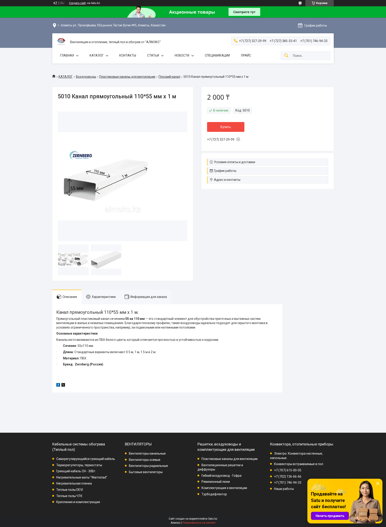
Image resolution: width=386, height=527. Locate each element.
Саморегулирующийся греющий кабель (85, 459)
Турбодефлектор (214, 494)
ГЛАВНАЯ (67, 55)
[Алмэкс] (61, 42)
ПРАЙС (246, 55)
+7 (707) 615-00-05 (287, 470)
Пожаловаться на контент (199, 522)
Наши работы (284, 489)
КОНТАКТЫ (127, 55)
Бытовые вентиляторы (146, 472)
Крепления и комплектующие (78, 502)
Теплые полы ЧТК (69, 496)
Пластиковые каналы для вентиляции (127, 76)
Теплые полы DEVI (69, 489)
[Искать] (286, 55)
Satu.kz (212, 518)
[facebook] (58, 385)
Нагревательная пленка (74, 483)
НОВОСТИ (182, 55)
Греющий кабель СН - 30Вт (75, 471)
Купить (225, 127)
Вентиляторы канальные (147, 453)
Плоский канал (169, 76)
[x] (63, 385)
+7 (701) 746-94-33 (287, 482)
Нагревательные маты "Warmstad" (81, 477)
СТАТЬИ (153, 55)
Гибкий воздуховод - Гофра (221, 475)
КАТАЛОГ (97, 55)
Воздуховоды (86, 76)
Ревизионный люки (215, 481)
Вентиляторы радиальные (148, 466)
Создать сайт (77, 3)
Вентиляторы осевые (144, 460)
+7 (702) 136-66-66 (287, 476)
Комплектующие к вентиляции (224, 488)
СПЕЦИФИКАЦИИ (217, 55)
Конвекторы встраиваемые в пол (298, 464)
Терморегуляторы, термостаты (79, 465)
